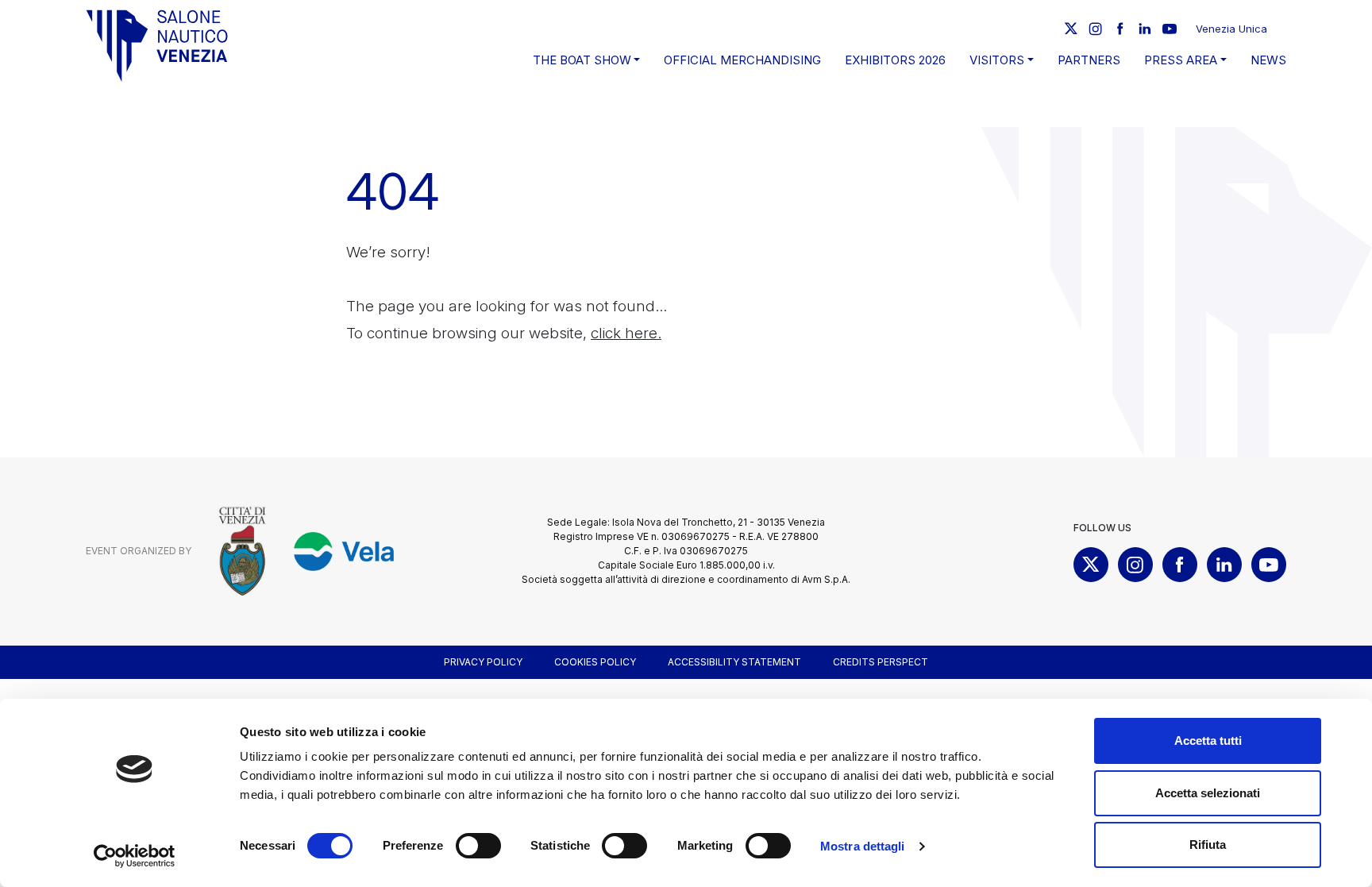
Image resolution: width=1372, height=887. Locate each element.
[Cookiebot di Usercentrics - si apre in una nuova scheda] (134, 856)
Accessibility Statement (734, 662)
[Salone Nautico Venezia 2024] (157, 46)
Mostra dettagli (862, 846)
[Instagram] (1096, 28)
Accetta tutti (1208, 740)
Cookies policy (595, 662)
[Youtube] (1169, 28)
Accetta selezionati (1207, 793)
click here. (626, 333)
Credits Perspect (880, 662)
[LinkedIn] (1145, 28)
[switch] (478, 845)
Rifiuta (1207, 844)
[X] (1071, 28)
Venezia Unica (1231, 28)
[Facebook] (1120, 28)
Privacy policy (483, 662)
